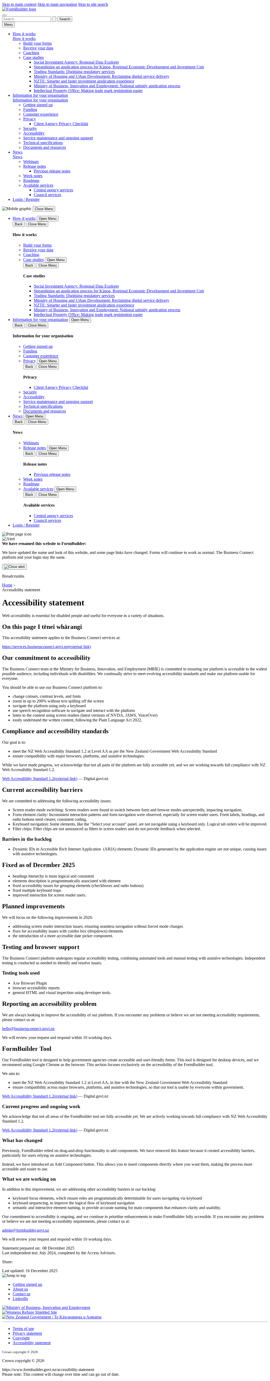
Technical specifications (43, 142)
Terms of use (23, 1328)
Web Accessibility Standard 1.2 (39, 778)
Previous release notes (52, 171)
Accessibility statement (32, 1343)
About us (20, 1289)
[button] (135, 1275)
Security (30, 128)
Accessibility (34, 133)
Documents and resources (44, 147)
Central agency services (53, 190)
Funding (30, 109)
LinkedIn (20, 1298)
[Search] (4, 15)
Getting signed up (38, 105)
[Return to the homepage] (19, 9)
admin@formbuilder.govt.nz (25, 1230)
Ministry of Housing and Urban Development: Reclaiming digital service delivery (101, 76)
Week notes (32, 176)
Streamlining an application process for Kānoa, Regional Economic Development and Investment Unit (119, 67)
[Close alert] (14, 567)
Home (7, 585)
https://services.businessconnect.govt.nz (46, 646)
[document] (135, 550)
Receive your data (38, 48)
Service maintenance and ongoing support (58, 138)
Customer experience (40, 114)
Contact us (21, 1294)
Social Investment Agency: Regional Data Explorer (76, 62)
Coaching (31, 52)
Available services (38, 185)
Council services (47, 194)
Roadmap (31, 180)
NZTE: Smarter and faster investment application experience (84, 81)
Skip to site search (93, 4)
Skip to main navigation (57, 4)
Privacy (29, 119)
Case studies (33, 57)
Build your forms (37, 43)
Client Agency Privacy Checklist (61, 123)
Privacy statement (27, 1333)
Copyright (21, 1338)
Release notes (34, 166)
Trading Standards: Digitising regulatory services (74, 71)
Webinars (31, 161)
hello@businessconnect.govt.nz (28, 1028)
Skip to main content (19, 4)
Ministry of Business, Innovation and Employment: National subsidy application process (107, 86)
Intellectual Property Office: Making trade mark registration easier (88, 90)
